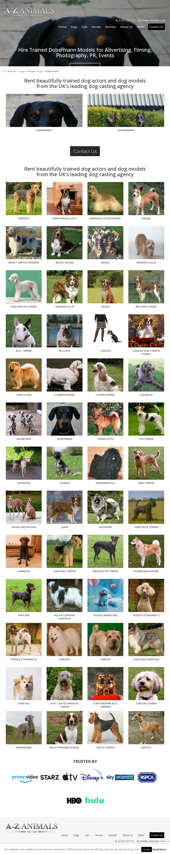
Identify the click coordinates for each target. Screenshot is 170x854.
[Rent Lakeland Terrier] (65, 551)
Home (62, 27)
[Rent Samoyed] (65, 639)
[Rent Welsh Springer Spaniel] (65, 727)
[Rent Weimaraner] (24, 727)
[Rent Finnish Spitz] (105, 419)
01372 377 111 (127, 20)
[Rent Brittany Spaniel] (146, 286)
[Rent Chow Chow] (24, 375)
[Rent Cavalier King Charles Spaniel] (146, 330)
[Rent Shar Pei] (105, 639)
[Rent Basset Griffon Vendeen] (24, 242)
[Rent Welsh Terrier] (105, 727)
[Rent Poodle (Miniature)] (105, 595)
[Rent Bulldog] (65, 330)
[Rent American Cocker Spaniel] (105, 198)
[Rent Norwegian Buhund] (146, 551)
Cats (84, 27)
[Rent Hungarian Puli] (105, 463)
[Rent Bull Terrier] (24, 330)
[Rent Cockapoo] (146, 375)
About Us (126, 27)
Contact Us (156, 27)
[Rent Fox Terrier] (146, 419)
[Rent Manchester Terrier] (105, 551)
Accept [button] (146, 849)
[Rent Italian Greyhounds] (24, 507)
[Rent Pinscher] (24, 595)
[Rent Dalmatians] (24, 419)
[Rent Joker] (65, 507)
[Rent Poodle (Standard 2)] (24, 639)
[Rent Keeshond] (105, 507)
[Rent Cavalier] (105, 330)
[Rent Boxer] (105, 286)
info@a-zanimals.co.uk (153, 20)
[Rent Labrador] (24, 551)
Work (140, 27)
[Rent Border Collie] (65, 286)
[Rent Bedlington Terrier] (24, 286)
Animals (110, 27)
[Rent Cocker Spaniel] (105, 375)
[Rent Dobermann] (65, 419)
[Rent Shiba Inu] (24, 683)
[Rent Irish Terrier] (146, 463)
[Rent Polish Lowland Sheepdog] (65, 595)
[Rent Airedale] (24, 198)
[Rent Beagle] (105, 242)
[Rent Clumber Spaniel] (65, 375)
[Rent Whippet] (146, 727)
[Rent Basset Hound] (65, 242)
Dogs (74, 27)
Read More (159, 849)
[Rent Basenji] (146, 198)
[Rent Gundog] (65, 463)
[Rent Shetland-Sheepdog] (146, 639)
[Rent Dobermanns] (125, 110)
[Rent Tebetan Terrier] (146, 683)
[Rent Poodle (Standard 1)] (146, 595)
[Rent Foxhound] (24, 463)
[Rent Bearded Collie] (146, 242)
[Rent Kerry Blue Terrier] (146, 507)
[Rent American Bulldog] (65, 198)
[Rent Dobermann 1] (44, 110)
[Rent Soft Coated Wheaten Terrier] (65, 683)
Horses (96, 27)
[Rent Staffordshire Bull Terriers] (105, 683)
